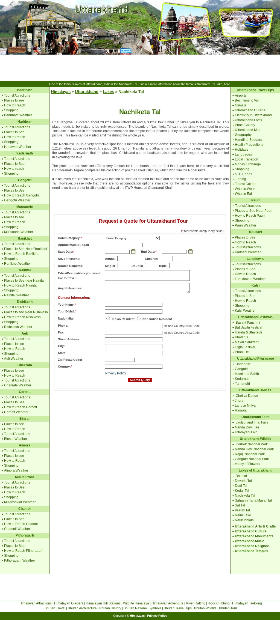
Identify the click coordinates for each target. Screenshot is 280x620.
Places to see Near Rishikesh (26, 312)
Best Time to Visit (247, 100)
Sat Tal (240, 505)
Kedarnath (24, 153)
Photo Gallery (245, 125)
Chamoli (24, 509)
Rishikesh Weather (18, 327)
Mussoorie (24, 207)
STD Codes (243, 174)
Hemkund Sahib (247, 374)
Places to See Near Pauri (253, 211)
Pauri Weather (245, 225)
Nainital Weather (16, 295)
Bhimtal (241, 476)
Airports (240, 95)
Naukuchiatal (245, 520)
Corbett (25, 392)
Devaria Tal (243, 481)
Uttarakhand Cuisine (250, 110)
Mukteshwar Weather (20, 502)
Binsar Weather (15, 439)
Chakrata (25, 365)
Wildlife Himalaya (136, 603)
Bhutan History (110, 608)
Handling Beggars (248, 140)
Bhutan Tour (228, 608)
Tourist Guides (245, 184)
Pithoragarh (25, 535)
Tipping (240, 179)
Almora (24, 445)
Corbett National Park (252, 444)
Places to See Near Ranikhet (25, 249)
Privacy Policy (115, 373)
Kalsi (255, 285)
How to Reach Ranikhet (21, 254)
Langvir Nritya (245, 405)
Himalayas (61, 91)
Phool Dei (242, 352)
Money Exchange (248, 164)
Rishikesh (25, 302)
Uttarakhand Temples (251, 551)
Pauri (255, 200)
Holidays (241, 149)
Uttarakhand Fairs (255, 417)
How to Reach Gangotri (21, 195)
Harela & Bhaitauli (248, 332)
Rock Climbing (219, 603)
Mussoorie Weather (18, 232)
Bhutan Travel (55, 608)
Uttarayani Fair (246, 432)
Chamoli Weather (17, 529)
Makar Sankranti (247, 342)
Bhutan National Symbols (142, 608)
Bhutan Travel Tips (178, 608)
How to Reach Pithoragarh (23, 551)
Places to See (14, 132)
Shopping (11, 110)
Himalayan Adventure (167, 603)
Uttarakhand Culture (251, 531)
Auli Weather (13, 358)
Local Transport (246, 159)
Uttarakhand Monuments (254, 536)
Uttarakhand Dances (255, 390)
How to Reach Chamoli (21, 524)
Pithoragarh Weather (19, 560)
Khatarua (242, 337)
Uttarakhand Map (248, 130)
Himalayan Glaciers (68, 603)
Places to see (14, 100)
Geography (243, 135)
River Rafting (195, 603)
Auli (25, 333)
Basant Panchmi (248, 322)
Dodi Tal (241, 486)
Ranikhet (25, 238)
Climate (240, 105)
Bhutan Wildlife (205, 608)
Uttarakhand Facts (248, 120)
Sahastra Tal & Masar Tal (253, 500)
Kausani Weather (248, 252)
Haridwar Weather (17, 147)
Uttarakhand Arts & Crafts (255, 526)
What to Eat (243, 194)
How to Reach (14, 105)
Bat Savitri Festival (248, 327)
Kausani (255, 232)
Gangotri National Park (252, 459)
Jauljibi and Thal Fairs (252, 422)
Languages (243, 154)
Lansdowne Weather (250, 279)
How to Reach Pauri (250, 215)
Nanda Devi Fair (247, 427)
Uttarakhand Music (249, 541)
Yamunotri (242, 384)
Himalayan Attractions (35, 603)
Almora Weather (16, 470)
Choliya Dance (247, 396)
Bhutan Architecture (82, 608)
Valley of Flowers (247, 464)
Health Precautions (249, 145)
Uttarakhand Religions (252, 546)
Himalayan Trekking (247, 603)
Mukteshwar (24, 477)
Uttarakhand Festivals (255, 317)
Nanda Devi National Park (254, 449)
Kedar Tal (242, 491)
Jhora (239, 401)
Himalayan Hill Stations (103, 603)
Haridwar (25, 122)
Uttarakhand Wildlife (255, 439)
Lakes (108, 91)
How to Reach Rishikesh (22, 317)
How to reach (14, 169)
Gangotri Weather (17, 200)
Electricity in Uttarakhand (253, 115)
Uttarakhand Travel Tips (255, 90)
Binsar (24, 419)
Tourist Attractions (17, 95)
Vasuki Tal (242, 510)
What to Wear (245, 189)
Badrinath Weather (18, 115)
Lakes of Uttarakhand (255, 470)
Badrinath (24, 90)
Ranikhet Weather (17, 264)
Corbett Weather (16, 412)
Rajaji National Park (250, 454)
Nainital (25, 270)
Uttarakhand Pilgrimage (255, 358)
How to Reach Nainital (20, 285)
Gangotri (24, 180)
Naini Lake (243, 515)
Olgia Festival (245, 347)
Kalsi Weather (245, 310)
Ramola (241, 410)
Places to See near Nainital (24, 280)
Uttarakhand (86, 91)
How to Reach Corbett (20, 407)
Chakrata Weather (17, 385)
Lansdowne (255, 259)
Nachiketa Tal (245, 495)
